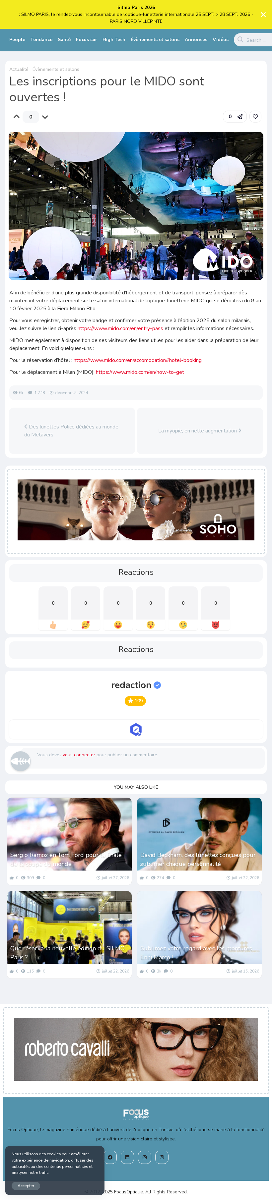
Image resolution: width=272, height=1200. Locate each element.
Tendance (41, 39)
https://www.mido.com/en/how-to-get (140, 372)
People (17, 39)
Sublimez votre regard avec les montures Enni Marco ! (196, 952)
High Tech (113, 39)
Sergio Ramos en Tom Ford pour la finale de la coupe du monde (66, 859)
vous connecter (79, 755)
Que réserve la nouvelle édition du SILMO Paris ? (67, 952)
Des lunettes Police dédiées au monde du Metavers (71, 430)
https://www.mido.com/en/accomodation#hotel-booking (138, 360)
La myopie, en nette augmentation (198, 430)
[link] (255, 117)
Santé (64, 39)
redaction (131, 685)
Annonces (196, 39)
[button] (235, 117)
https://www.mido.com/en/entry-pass (120, 328)
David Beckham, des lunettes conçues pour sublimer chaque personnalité (198, 859)
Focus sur (86, 39)
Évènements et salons (155, 39)
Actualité (19, 69)
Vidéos (221, 39)
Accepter (26, 1185)
